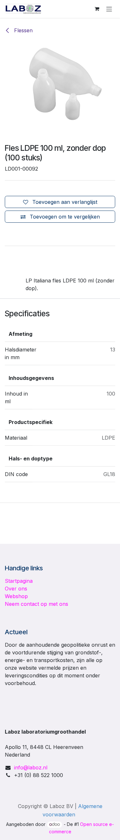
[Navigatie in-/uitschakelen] (109, 9)
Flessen (22, 30)
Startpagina (19, 581)
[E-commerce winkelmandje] (97, 9)
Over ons (16, 588)
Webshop (16, 596)
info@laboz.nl (30, 767)
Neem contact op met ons (36, 604)
